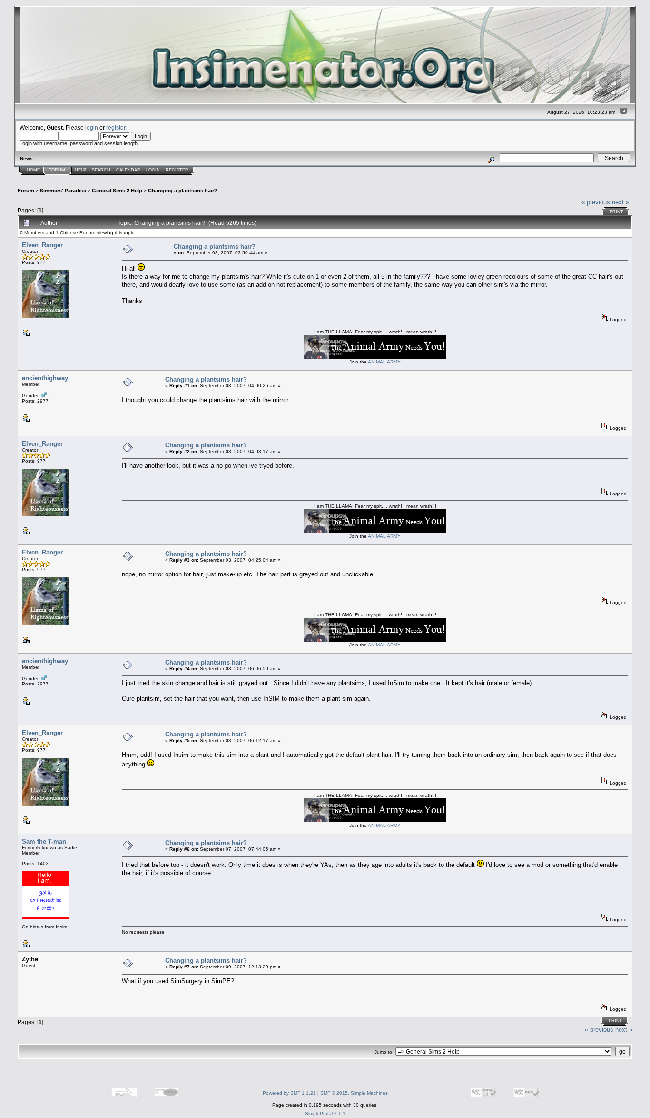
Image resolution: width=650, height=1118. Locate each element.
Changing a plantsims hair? (182, 190)
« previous (595, 202)
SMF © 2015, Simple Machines (354, 1093)
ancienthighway (45, 378)
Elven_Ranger (42, 245)
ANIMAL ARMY (384, 361)
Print (616, 212)
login (91, 127)
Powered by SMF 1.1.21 (289, 1093)
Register (177, 170)
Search (101, 170)
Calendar (128, 170)
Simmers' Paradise (63, 190)
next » (620, 202)
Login (153, 170)
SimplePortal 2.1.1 (325, 1113)
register (115, 127)
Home (33, 170)
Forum (57, 170)
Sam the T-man (44, 841)
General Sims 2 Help (117, 190)
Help (80, 170)
